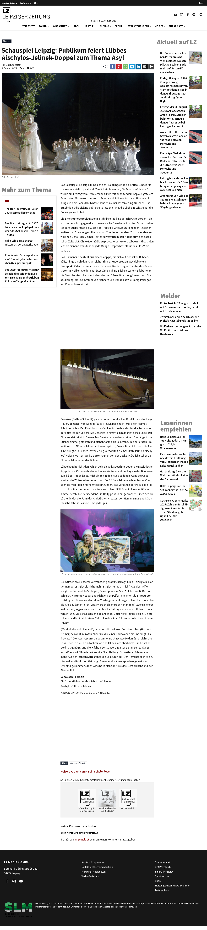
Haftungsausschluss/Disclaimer (172, 885)
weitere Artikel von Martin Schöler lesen (85, 771)
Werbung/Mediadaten (94, 871)
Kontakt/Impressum (93, 862)
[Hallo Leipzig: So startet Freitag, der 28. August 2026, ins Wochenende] (195, 442)
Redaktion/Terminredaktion (97, 866)
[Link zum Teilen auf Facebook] (112, 66)
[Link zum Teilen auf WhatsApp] (125, 66)
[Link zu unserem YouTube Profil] (175, 15)
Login (201, 3)
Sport (118, 26)
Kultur (89, 26)
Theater (6, 41)
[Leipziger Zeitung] (26, 14)
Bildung (104, 26)
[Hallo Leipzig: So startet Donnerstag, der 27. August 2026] (195, 490)
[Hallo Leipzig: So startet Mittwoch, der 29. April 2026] (46, 245)
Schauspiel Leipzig (78, 763)
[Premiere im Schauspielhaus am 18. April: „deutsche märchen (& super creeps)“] (46, 259)
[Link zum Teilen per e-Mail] (145, 66)
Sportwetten (162, 876)
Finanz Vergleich (164, 871)
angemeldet (82, 839)
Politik (43, 26)
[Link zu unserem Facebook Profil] (188, 15)
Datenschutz (162, 890)
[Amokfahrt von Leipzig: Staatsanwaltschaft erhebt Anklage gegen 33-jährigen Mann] (195, 201)
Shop (36, 3)
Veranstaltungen (138, 26)
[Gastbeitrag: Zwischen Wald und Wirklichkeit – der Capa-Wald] (195, 476)
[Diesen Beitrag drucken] (151, 66)
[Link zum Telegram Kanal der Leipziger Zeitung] (194, 15)
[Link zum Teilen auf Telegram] (132, 66)
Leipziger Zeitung (9, 3)
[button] (48, 26)
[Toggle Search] (201, 15)
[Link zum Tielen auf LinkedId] (138, 66)
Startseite (28, 26)
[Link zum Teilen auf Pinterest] (119, 66)
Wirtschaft (60, 26)
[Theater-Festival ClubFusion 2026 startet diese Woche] (46, 213)
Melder (159, 26)
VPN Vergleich (163, 866)
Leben (76, 26)
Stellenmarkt (26, 3)
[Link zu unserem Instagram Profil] (182, 15)
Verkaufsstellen (90, 876)
